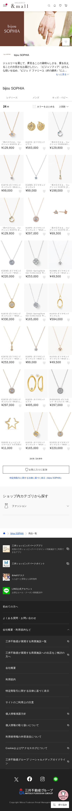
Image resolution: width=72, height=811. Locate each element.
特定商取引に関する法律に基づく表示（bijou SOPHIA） (36, 478)
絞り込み (63, 804)
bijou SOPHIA (17, 533)
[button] (36, 74)
